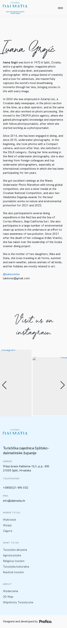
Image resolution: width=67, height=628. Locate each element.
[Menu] (60, 8)
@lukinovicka (11, 274)
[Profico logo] (45, 621)
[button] (4, 385)
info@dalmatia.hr (14, 501)
